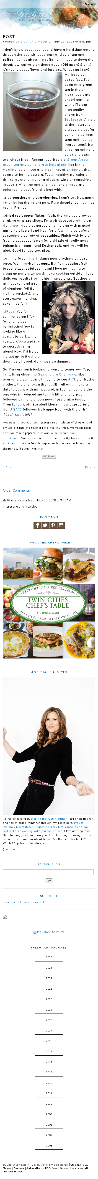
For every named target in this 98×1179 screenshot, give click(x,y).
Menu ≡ (90, 4)
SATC (17, 409)
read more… (12, 849)
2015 (49, 1051)
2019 (49, 1009)
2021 (49, 988)
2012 (49, 1082)
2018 (49, 1020)
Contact (19, 1168)
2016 (49, 1041)
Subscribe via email (74, 1168)
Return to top (13, 1171)
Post (9, 467)
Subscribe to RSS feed (42, 1168)
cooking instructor (43, 818)
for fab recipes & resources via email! (23, 902)
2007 (49, 1135)
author (62, 818)
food (51, 384)
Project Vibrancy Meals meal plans (58, 827)
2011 (49, 1093)
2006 (49, 1145)
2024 (49, 967)
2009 (49, 1114)
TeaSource (74, 119)
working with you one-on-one (42, 831)
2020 (49, 999)
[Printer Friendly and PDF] (49, 456)
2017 (49, 1030)
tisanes (86, 139)
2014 (49, 1062)
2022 (49, 978)
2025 (49, 957)
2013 (49, 1072)
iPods (10, 311)
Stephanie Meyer (34, 41)
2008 (49, 1124)
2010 (49, 1103)
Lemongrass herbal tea (47, 164)
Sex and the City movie (57, 374)
